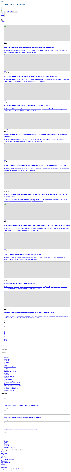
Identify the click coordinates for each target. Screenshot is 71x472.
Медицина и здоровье (10, 387)
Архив (6, 370)
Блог (2, 465)
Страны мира (8, 379)
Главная (3, 21)
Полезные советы (9, 363)
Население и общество (11, 388)
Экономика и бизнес (10, 367)
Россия (6, 373)
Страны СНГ (8, 374)
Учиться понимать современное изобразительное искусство (22, 254)
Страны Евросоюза (9, 376)
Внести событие (5, 462)
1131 (5, 340)
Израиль (6, 377)
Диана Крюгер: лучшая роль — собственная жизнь (20, 283)
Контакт (3, 456)
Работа (3, 464)
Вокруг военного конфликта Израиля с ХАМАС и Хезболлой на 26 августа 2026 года (30, 76)
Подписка (4, 461)
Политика (7, 359)
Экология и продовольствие (12, 385)
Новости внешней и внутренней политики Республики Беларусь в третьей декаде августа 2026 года (35, 165)
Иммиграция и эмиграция (12, 384)
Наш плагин (4, 457)
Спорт (6, 368)
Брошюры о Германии (10, 371)
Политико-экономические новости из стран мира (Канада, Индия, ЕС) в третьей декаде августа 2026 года (37, 225)
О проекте (4, 451)
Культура (6, 365)
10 (5, 336)
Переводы (4, 467)
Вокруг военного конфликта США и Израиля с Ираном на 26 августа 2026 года (29, 47)
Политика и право (9, 381)
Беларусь (6, 360)
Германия (7, 362)
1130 (5, 339)
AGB (2, 454)
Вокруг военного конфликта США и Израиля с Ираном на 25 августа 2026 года (29, 312)
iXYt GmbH (12, 450)
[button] (2, 10)
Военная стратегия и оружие (12, 382)
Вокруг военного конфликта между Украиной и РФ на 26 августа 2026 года (27, 105)
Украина (6, 357)
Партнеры (4, 453)
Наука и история (9, 390)
